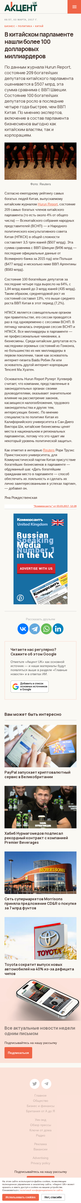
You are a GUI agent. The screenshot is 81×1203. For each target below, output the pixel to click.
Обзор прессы (40, 1125)
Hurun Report (48, 204)
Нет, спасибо (53, 1197)
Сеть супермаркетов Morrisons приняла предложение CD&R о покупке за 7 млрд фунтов (40, 903)
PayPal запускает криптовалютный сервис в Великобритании (37, 774)
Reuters (49, 450)
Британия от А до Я (40, 1111)
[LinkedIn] (58, 628)
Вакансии (40, 1149)
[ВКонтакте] (23, 628)
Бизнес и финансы (40, 1106)
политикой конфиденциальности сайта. (41, 1190)
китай (39, 26)
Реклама (40, 1144)
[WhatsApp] (46, 628)
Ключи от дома (40, 1130)
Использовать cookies (21, 1197)
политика (25, 26)
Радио (40, 1135)
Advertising (40, 1158)
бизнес (9, 26)
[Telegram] (34, 628)
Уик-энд (40, 1120)
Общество (40, 1100)
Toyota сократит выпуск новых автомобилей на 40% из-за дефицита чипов (39, 969)
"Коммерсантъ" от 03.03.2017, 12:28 (55, 506)
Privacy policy (40, 1163)
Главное (40, 1095)
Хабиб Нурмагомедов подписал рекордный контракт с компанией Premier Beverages (36, 838)
